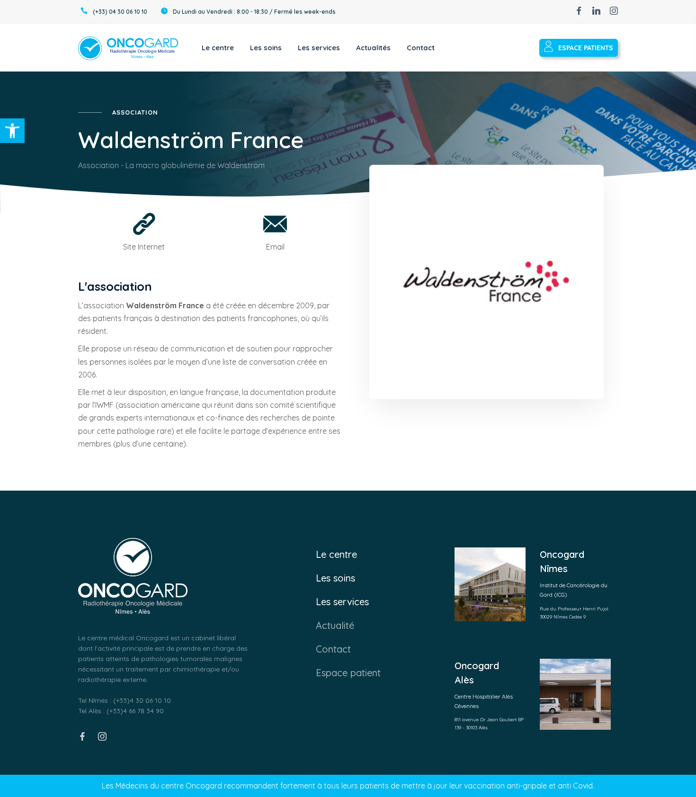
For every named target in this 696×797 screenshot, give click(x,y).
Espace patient (348, 673)
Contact (333, 649)
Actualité (335, 625)
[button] (12, 130)
